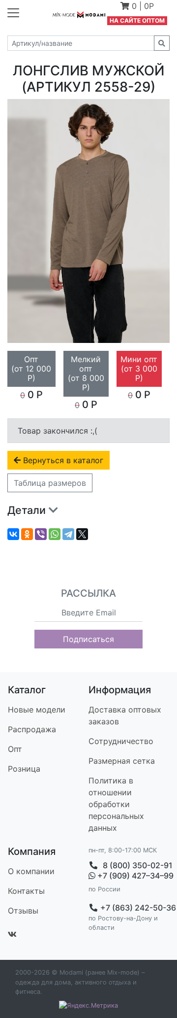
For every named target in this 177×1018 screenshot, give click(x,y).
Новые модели (36, 709)
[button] (137, 7)
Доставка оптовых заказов (124, 715)
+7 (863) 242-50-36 (137, 908)
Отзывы (23, 911)
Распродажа (32, 729)
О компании (31, 871)
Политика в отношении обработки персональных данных (116, 804)
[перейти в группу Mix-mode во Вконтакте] (12, 934)
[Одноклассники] (27, 534)
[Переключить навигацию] (13, 12)
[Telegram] (68, 534)
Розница (24, 769)
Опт (15, 749)
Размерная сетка (121, 761)
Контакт (26, 891)
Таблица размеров (50, 483)
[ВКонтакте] (13, 534)
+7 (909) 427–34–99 (132, 876)
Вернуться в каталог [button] (62, 460)
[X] (82, 534)
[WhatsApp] (54, 534)
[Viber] (41, 534)
